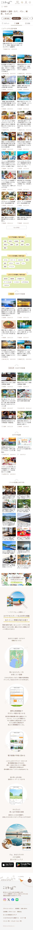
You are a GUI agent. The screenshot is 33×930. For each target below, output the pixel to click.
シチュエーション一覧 (16, 921)
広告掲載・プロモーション (9, 911)
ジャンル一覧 (6, 921)
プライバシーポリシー (8, 908)
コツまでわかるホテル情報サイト (11, 918)
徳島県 (5, 6)
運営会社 (19, 911)
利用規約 (17, 908)
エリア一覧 (23, 918)
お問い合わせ (24, 908)
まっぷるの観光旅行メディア (10, 914)
